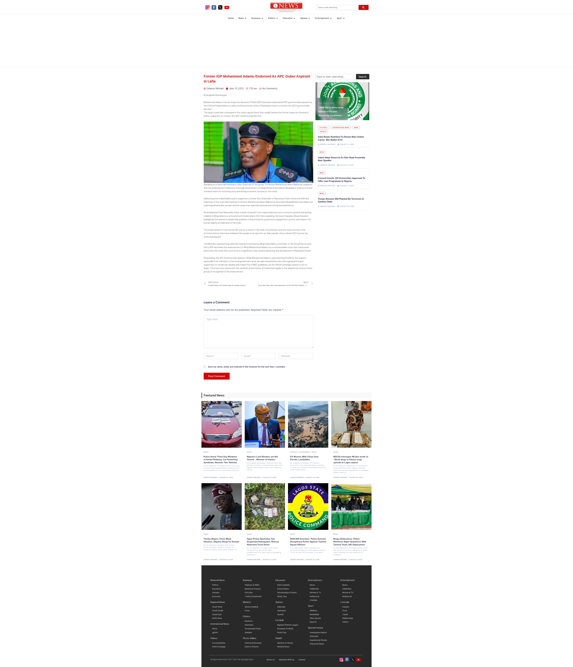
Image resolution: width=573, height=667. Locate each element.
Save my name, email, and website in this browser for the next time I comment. (246, 366)
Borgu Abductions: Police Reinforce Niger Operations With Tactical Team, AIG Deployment (349, 542)
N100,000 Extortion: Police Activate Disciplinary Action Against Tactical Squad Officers (308, 542)
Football (323, 127)
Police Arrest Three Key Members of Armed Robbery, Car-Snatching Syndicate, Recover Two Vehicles (221, 459)
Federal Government (300, 452)
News (320, 103)
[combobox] (336, 7)
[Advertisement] (286, 43)
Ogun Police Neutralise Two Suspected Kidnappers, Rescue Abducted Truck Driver (263, 542)
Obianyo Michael (211, 477)
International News (340, 127)
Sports (323, 131)
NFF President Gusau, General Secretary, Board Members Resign (331, 111)
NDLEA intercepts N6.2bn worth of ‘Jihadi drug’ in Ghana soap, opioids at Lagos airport (350, 459)
